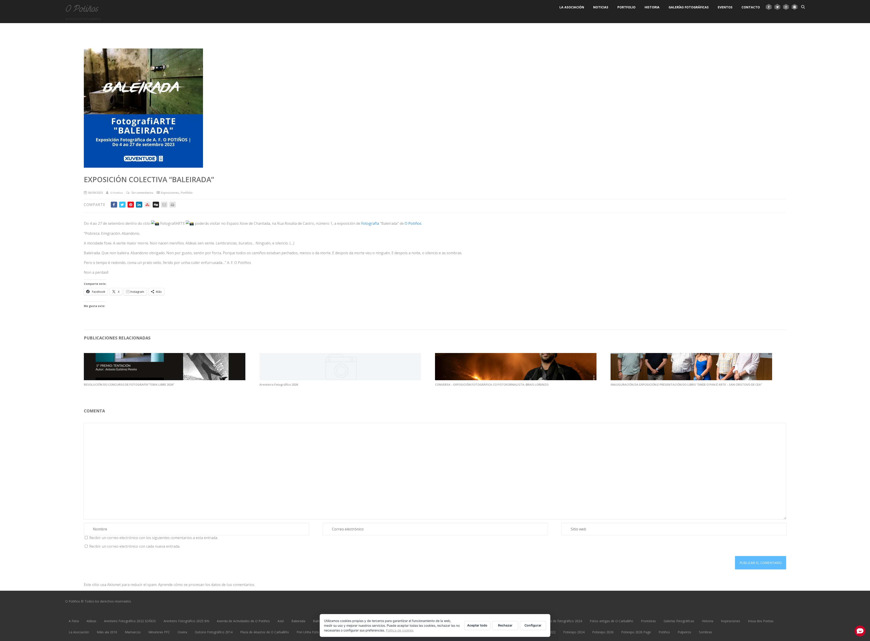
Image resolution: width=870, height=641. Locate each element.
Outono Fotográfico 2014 (213, 632)
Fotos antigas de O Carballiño (611, 621)
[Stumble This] (147, 205)
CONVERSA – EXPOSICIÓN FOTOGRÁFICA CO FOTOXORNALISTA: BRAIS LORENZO (492, 384)
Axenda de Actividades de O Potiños (243, 621)
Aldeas (91, 621)
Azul (281, 621)
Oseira (182, 632)
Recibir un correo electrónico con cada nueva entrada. (134, 546)
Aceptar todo (477, 625)
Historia (652, 7)
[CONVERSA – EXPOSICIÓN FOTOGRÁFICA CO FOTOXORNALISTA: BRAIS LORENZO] (516, 378)
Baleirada (298, 621)
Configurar (532, 625)
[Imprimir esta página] (172, 205)
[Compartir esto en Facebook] (114, 205)
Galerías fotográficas (689, 7)
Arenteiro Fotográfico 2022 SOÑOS (130, 621)
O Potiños (81, 9)
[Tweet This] (122, 205)
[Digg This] (156, 205)
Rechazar (505, 625)
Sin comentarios (142, 193)
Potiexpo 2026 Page (636, 632)
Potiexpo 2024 (574, 632)
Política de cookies (399, 630)
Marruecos (133, 632)
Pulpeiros (684, 632)
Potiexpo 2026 (603, 632)
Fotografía (370, 223)
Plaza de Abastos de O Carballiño (264, 632)
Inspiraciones (730, 621)
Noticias (600, 7)
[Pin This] (131, 205)
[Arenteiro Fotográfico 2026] (340, 378)
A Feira (74, 621)
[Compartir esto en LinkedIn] (139, 205)
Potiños (664, 632)
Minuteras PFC (159, 632)
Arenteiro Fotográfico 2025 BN (186, 621)
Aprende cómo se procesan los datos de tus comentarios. (206, 584)
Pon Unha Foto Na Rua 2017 (318, 632)
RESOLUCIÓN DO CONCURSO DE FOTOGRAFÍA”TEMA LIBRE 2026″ (129, 384)
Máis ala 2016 (107, 632)
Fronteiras (648, 621)
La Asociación (571, 7)
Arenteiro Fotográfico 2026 (278, 384)
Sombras (705, 632)
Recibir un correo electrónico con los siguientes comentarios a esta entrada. (153, 537)
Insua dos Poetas (760, 621)
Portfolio (626, 7)
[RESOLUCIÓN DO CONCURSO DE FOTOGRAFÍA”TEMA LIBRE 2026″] (164, 378)
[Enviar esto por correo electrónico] (164, 205)
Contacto (751, 7)
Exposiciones (170, 193)
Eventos (725, 7)
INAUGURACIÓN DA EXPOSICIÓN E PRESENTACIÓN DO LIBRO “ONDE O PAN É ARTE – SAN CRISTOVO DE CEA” (686, 384)
